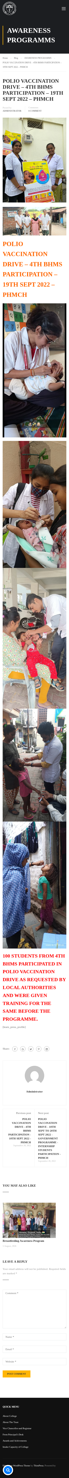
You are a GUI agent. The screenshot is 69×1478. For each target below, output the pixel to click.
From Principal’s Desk (13, 1434)
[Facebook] (15, 1049)
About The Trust (10, 1422)
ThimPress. (39, 1465)
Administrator (12, 111)
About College (10, 1416)
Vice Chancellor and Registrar (17, 1428)
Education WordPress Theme (16, 1465)
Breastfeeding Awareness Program (23, 1240)
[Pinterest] (38, 1049)
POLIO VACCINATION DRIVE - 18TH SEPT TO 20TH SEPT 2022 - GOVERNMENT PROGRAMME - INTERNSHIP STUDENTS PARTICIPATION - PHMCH (49, 1138)
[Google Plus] (22, 1049)
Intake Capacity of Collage (15, 1447)
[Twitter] (30, 1049)
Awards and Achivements (15, 1440)
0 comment (35, 111)
